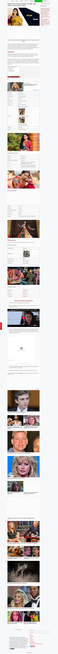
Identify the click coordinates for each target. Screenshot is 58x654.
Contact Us (32, 639)
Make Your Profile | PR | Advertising (36, 643)
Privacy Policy (32, 645)
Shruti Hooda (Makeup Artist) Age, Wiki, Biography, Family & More (45, 20)
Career (31, 638)
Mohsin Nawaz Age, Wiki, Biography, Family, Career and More (45, 24)
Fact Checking (32, 642)
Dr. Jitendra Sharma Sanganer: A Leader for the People (45, 16)
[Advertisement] (23, 33)
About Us (31, 635)
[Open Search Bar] (49, 1)
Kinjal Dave (25, 290)
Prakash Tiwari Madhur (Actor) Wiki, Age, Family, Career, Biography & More (45, 9)
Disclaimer (32, 641)
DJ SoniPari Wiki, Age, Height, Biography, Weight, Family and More (45, 13)
